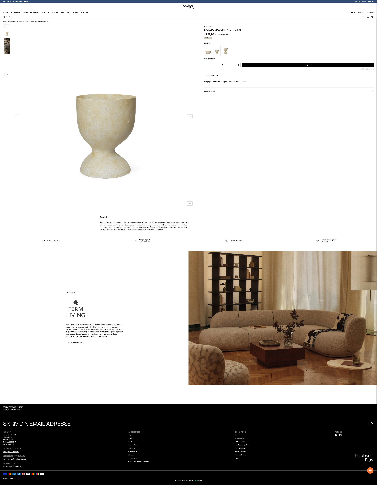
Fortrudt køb (132, 445)
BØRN (62, 12)
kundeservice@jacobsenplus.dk (14, 459)
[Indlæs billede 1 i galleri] (7, 33)
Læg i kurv (308, 65)
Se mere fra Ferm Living (75, 342)
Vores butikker (240, 438)
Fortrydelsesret (240, 455)
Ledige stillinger (240, 441)
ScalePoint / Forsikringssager (138, 461)
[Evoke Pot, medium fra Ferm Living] (217, 51)
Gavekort (131, 448)
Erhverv (130, 455)
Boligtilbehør (11, 21)
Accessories (20, 21)
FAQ (236, 458)
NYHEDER (17, 12)
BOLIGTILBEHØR (53, 12)
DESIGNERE (84, 12)
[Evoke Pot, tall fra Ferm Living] (225, 51)
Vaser (27, 21)
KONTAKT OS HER (360, 1)
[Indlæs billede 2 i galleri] (7, 42)
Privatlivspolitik (240, 448)
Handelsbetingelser (242, 445)
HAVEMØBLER (34, 12)
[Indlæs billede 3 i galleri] (7, 50)
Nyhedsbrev (132, 451)
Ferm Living (207, 26)
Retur (130, 441)
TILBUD (68, 12)
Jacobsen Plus (11, 478)
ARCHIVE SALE (7, 12)
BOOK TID (361, 12)
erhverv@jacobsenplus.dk (12, 466)
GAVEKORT (352, 12)
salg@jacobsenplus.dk (11, 451)
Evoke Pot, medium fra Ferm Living (40, 21)
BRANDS (75, 12)
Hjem (4, 21)
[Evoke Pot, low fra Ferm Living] (208, 51)
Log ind (130, 435)
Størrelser (207, 43)
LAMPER (43, 12)
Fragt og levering (241, 451)
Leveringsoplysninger (367, 69)
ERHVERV (371, 1)
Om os (237, 435)
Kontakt (131, 438)
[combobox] (95, 17)
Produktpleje (132, 458)
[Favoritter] (364, 17)
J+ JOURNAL (370, 12)
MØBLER (25, 12)
